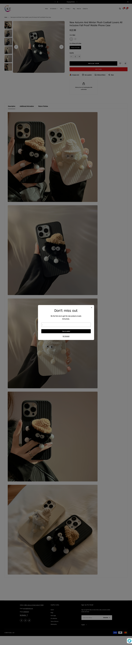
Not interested (66, 336)
